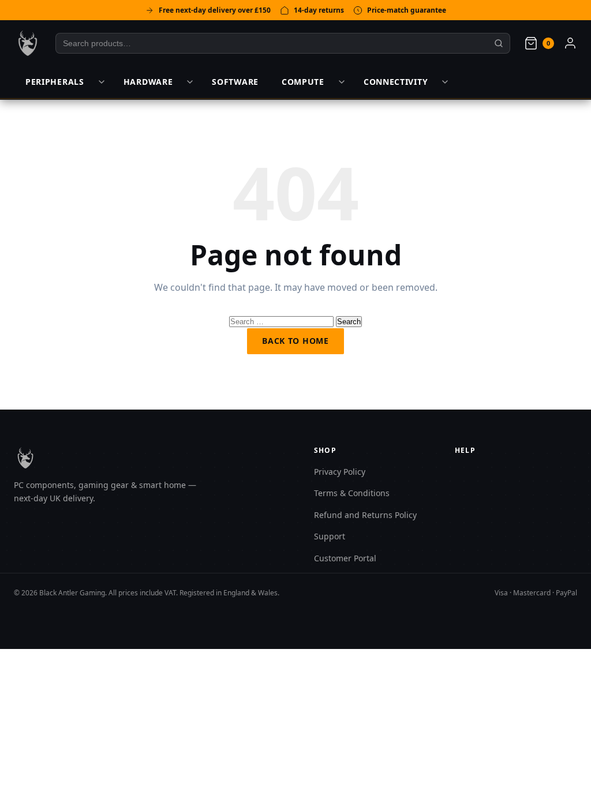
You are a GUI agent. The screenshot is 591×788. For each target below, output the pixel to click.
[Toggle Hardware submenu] (189, 81)
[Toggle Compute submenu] (341, 81)
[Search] (499, 43)
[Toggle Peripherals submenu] (101, 81)
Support (329, 536)
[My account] (570, 43)
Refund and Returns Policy (365, 514)
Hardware (148, 81)
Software (235, 81)
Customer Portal (345, 558)
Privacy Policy (339, 471)
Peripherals (54, 81)
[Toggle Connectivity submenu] (445, 81)
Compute (303, 81)
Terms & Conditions (352, 492)
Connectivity (396, 81)
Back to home (295, 340)
